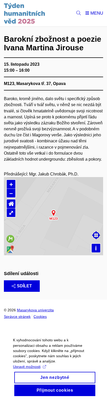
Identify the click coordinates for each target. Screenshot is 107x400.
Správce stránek (17, 316)
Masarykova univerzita (35, 310)
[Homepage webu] (24, 13)
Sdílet (24, 286)
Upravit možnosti (27, 367)
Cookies (40, 316)
